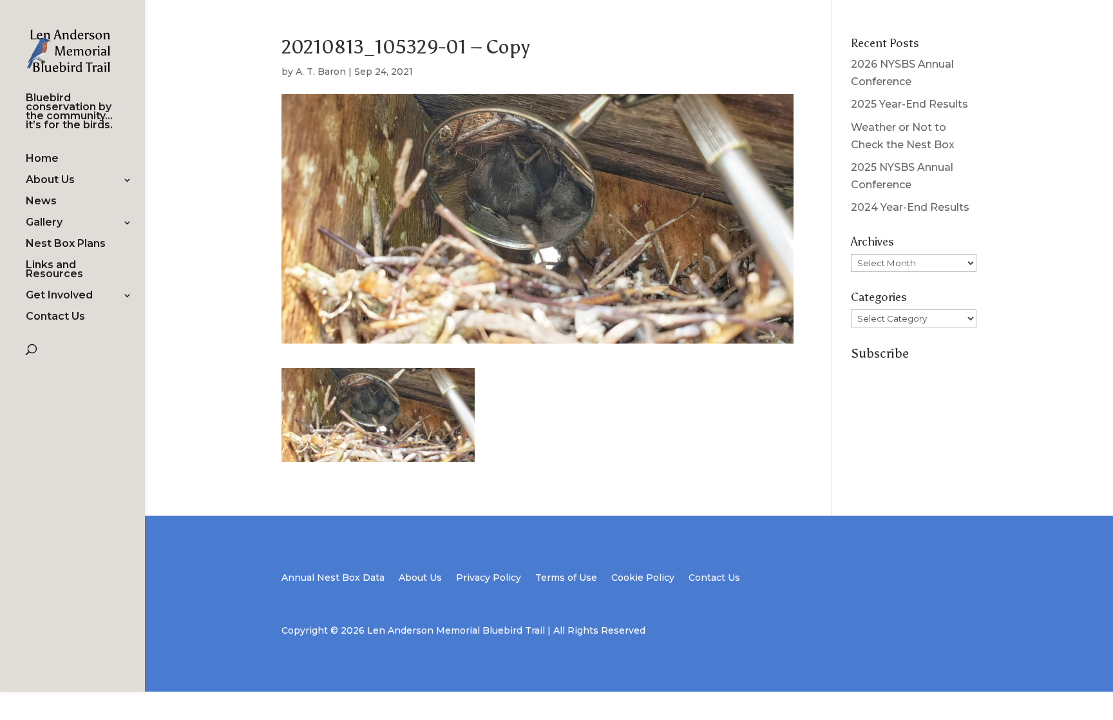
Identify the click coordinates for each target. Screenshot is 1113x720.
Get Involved (59, 296)
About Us (50, 180)
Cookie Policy (642, 578)
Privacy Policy (488, 578)
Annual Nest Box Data (333, 578)
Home (42, 159)
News (41, 202)
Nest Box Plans (66, 244)
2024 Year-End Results (910, 207)
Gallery (44, 223)
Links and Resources (54, 270)
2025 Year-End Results (909, 104)
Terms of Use (566, 578)
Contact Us (55, 317)
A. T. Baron (321, 71)
